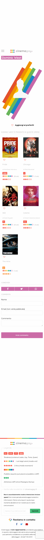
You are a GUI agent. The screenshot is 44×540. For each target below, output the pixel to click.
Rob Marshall (29, 169)
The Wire (6, 261)
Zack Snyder (8, 218)
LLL (25, 222)
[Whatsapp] (36, 289)
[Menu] (2, 51)
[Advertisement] (22, 23)
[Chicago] (31, 147)
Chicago (26, 164)
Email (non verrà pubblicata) (13, 309)
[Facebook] (8, 289)
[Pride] (10, 147)
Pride (4, 164)
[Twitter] (22, 289)
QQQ (4, 173)
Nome (4, 300)
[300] (10, 196)
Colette (26, 213)
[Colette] (31, 196)
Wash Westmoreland (32, 218)
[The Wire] (10, 244)
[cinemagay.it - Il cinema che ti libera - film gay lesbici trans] (22, 443)
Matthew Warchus (10, 169)
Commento (6, 318)
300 (4, 213)
